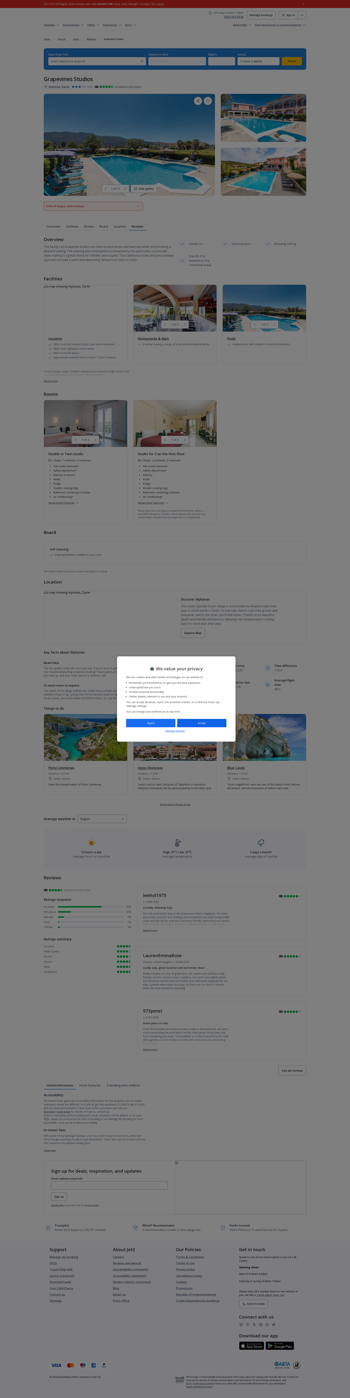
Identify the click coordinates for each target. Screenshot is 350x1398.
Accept (202, 723)
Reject (151, 723)
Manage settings (175, 730)
